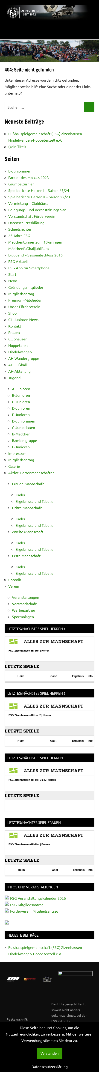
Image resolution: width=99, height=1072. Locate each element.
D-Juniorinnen (23, 421)
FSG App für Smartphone (29, 267)
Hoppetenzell (19, 345)
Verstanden (50, 1053)
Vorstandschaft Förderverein (31, 216)
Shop (12, 313)
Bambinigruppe (24, 440)
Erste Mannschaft (26, 555)
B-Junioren (21, 395)
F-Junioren (21, 446)
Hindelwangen (20, 351)
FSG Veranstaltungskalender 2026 (37, 898)
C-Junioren (21, 401)
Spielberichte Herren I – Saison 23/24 (38, 190)
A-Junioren (21, 388)
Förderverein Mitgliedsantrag (34, 911)
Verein (13, 586)
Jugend (14, 377)
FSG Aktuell (18, 261)
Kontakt (14, 326)
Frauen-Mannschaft (28, 483)
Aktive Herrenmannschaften (31, 472)
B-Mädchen (21, 434)
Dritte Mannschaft (27, 507)
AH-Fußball (17, 364)
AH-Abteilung (19, 371)
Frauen (14, 332)
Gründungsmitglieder (25, 287)
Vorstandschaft (24, 603)
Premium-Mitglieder (25, 300)
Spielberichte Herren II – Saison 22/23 (39, 196)
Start (12, 274)
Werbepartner (23, 610)
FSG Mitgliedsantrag (27, 904)
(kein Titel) (17, 146)
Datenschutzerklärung (26, 222)
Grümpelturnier (21, 184)
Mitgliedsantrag (21, 293)
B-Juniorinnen (19, 171)
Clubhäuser (17, 338)
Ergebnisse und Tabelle (34, 501)
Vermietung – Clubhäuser (29, 203)
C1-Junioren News (23, 319)
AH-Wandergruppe (23, 358)
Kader (20, 494)
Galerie (14, 466)
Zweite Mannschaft (27, 531)
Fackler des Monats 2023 (28, 177)
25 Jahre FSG (19, 235)
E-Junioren (21, 414)
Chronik (14, 579)
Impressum (17, 453)
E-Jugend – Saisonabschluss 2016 (35, 255)
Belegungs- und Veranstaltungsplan (37, 209)
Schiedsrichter (20, 229)
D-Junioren (21, 408)
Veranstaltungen (25, 597)
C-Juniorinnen (23, 427)
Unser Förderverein (24, 306)
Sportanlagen (23, 616)
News (12, 280)
